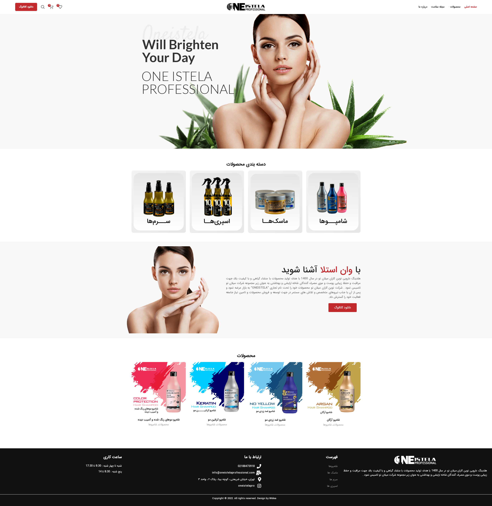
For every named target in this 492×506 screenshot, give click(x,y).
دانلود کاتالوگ (26, 7)
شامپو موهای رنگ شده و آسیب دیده (159, 420)
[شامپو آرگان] (333, 389)
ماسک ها (332, 473)
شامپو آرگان (333, 420)
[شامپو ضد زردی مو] (275, 389)
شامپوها (327, 425)
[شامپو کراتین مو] (217, 389)
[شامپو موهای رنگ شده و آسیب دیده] (158, 389)
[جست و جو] (43, 7)
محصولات (338, 425)
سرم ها (334, 479)
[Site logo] (246, 7)
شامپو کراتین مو (217, 420)
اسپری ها (332, 486)
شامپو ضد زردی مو (275, 420)
